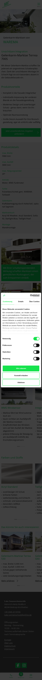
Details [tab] (20, 301)
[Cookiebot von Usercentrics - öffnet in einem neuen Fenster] (30, 295)
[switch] (36, 345)
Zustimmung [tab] (7, 301)
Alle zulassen (21, 368)
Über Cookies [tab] (34, 301)
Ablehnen (21, 382)
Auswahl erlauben (21, 375)
